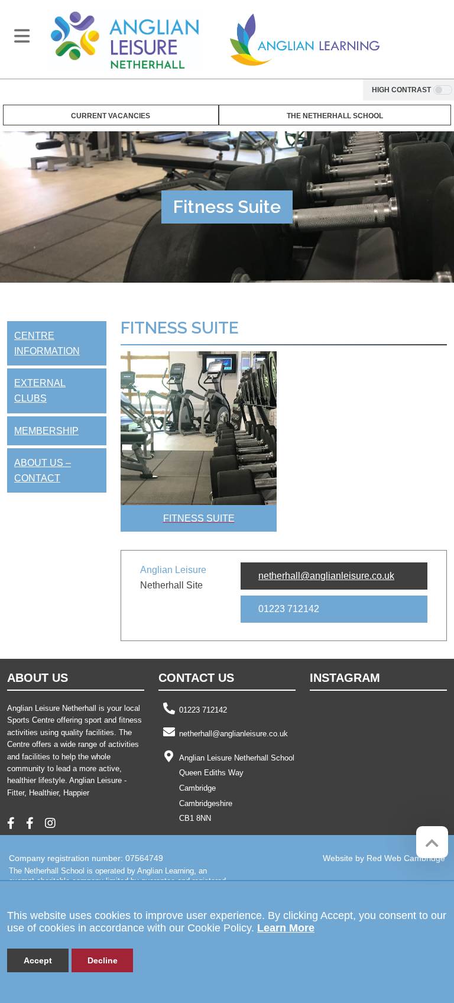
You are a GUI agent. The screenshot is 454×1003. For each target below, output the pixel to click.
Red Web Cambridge (406, 858)
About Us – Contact (42, 470)
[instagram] (54, 824)
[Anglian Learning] (304, 39)
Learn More (285, 928)
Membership (46, 431)
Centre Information (47, 343)
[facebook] (15, 824)
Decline (102, 960)
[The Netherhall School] (125, 39)
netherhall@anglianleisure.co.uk (326, 576)
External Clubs (40, 390)
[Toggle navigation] (22, 36)
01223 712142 (203, 710)
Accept (38, 960)
